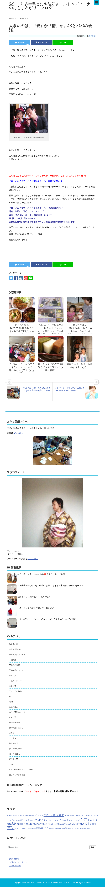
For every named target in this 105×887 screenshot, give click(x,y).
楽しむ (72, 824)
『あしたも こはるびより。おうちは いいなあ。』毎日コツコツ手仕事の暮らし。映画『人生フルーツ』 (50, 331)
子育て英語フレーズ (17, 655)
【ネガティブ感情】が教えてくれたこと (35, 608)
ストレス (16, 820)
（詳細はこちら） (56, 208)
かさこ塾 (12, 717)
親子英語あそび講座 (55, 828)
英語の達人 (13, 707)
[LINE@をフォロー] (30, 278)
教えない (37, 824)
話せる (68, 828)
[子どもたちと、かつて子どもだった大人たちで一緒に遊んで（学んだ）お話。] (22, 349)
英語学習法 (31, 828)
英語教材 (39, 828)
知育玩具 (12, 675)
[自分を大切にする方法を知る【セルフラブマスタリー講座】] (51, 349)
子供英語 (12, 660)
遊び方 (74, 828)
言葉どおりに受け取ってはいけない (33, 597)
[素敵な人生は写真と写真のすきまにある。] (79, 349)
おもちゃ (16, 815)
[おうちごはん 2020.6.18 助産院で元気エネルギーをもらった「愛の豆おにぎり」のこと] (79, 309)
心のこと (12, 764)
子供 (83, 819)
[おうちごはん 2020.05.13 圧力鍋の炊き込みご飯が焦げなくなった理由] (22, 309)
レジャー (72, 820)
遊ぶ (78, 828)
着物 (11, 702)
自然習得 (93, 824)
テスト (32, 820)
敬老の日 (44, 824)
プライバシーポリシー (19, 862)
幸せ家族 (92, 36)
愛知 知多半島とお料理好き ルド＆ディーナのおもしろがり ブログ (50, 6)
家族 (13, 823)
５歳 (88, 828)
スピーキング (24, 820)
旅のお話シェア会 (16, 728)
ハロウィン (42, 819)
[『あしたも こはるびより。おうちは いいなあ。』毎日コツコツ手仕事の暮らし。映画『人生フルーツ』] (51, 309)
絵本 (87, 823)
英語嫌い (23, 828)
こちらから (18, 433)
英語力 (17, 828)
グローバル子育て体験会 (72, 815)
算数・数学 (13, 743)
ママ (58, 820)
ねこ (11, 696)
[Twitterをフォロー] (11, 278)
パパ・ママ (52, 820)
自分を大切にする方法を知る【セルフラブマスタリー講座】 (50, 367)
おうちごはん (14, 754)
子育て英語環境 (15, 649)
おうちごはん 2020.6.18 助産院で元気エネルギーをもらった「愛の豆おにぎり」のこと (79, 331)
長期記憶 (83, 828)
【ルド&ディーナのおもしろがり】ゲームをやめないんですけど (46, 619)
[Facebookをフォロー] (16, 278)
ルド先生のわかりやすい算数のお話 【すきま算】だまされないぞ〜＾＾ (50, 585)
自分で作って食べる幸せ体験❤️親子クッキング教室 (41, 574)
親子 (45, 828)
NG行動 (9, 815)
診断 (63, 828)
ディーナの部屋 (15, 749)
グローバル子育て (54, 815)
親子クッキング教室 (17, 775)
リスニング (64, 820)
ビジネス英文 (14, 759)
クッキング (13, 738)
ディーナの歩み (15, 691)
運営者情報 (14, 859)
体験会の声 (13, 644)
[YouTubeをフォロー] (26, 278)
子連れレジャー (15, 681)
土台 (77, 820)
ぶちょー (12, 733)
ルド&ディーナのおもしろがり (21, 770)
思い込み (29, 824)
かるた (22, 815)
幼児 (19, 824)
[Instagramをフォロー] (21, 278)
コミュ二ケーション (87, 815)
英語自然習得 (14, 665)
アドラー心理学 (29, 815)
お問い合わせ (15, 865)
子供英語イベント (16, 670)
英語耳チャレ (14, 722)
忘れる (23, 824)
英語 (10, 828)
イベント (39, 815)
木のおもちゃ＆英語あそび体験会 (58, 824)
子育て (91, 819)
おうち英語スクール (17, 712)
